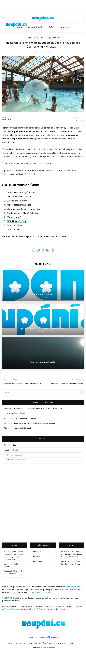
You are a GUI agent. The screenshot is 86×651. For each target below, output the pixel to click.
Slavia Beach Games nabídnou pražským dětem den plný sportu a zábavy (33, 408)
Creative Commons (16, 643)
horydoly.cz (37, 551)
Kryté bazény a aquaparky (14, 455)
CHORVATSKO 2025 (10, 598)
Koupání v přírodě (11, 450)
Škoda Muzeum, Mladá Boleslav (22, 213)
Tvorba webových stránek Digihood (43, 647)
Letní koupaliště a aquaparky (43, 38)
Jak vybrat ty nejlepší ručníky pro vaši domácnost (67, 384)
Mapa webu (61, 643)
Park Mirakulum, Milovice (19, 196)
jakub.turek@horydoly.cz (72, 554)
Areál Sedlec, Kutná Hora (19, 204)
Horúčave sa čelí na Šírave (14, 413)
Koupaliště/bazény (35, 27)
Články (52, 27)
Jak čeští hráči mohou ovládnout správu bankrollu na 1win (22, 384)
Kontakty (64, 27)
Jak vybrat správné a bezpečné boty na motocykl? (40, 236)
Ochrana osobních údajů (41, 643)
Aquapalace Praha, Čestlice (20, 192)
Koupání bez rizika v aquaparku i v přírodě (20, 418)
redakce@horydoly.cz (71, 564)
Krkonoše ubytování (73, 589)
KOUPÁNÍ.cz (7, 120)
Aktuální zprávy (10, 445)
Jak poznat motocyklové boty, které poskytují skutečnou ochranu (29, 423)
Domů (19, 27)
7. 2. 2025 (43, 52)
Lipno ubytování (73, 586)
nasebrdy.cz (37, 561)
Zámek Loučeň (14, 217)
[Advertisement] (43, 7)
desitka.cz (36, 556)
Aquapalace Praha (22, 131)
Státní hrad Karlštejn (17, 221)
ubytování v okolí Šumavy (41, 592)
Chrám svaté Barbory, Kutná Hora (24, 209)
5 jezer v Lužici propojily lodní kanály (18, 428)
